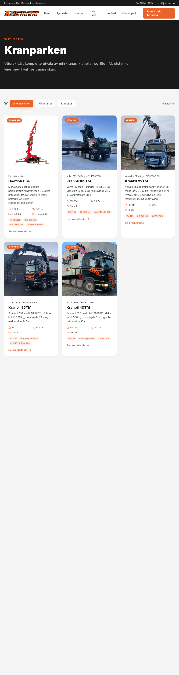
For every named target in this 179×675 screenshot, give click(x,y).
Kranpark (80, 13)
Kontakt (111, 13)
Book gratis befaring (154, 13)
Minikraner (45, 103)
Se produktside (17, 231)
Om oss (94, 13)
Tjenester (63, 13)
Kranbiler (66, 103)
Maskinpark (129, 13)
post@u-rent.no (166, 3)
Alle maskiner (21, 103)
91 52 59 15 (146, 3)
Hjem (47, 13)
